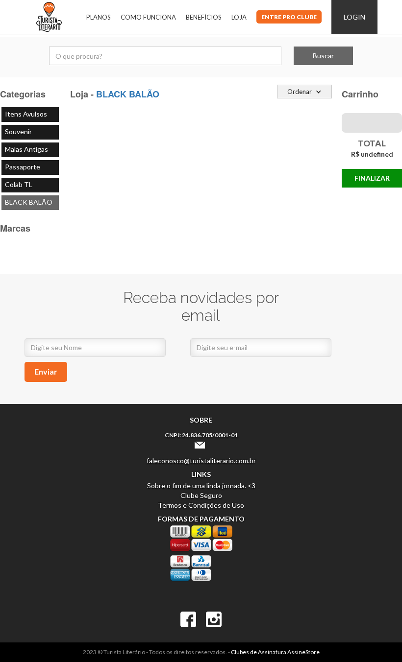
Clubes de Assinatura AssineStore (275, 652)
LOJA (239, 17)
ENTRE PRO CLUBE (289, 17)
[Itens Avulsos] (30, 114)
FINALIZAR (372, 178)
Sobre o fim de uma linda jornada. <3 (201, 485)
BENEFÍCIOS (204, 17)
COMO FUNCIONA (148, 17)
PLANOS (98, 17)
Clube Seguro (201, 495)
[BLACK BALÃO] (30, 202)
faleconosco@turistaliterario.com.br (201, 460)
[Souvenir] (30, 132)
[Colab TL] (30, 185)
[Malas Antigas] (30, 149)
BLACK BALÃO (127, 94)
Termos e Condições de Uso (201, 505)
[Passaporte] (30, 167)
